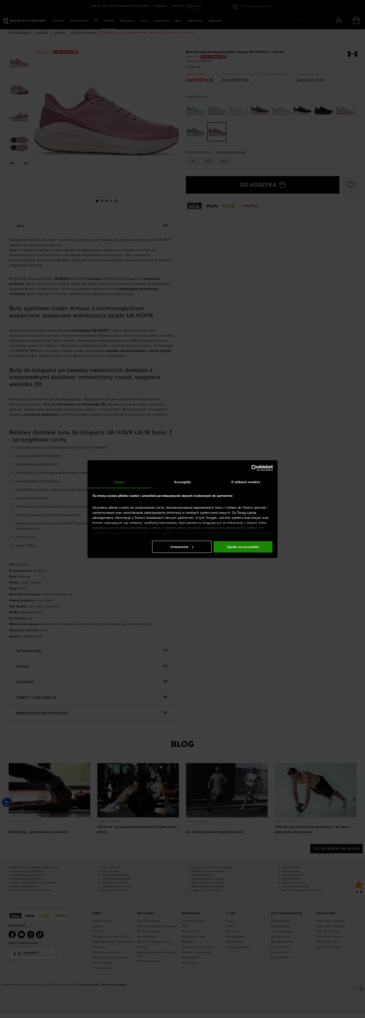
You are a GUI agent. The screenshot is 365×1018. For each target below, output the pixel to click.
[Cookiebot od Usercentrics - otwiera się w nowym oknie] (254, 468)
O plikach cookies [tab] (245, 482)
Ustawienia (179, 547)
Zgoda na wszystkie (243, 547)
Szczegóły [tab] (182, 482)
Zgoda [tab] (119, 482)
